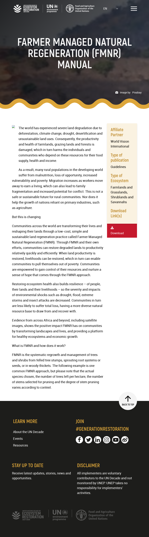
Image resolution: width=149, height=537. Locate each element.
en (105, 9)
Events (18, 438)
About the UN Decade (28, 432)
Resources (20, 445)
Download (117, 233)
